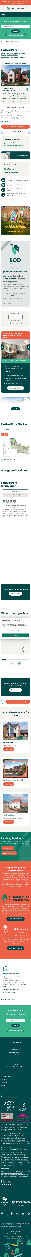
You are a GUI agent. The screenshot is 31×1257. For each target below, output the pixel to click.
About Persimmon (15, 1049)
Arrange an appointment (17, 126)
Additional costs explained (15, 1052)
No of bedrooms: (15, 321)
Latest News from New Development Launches (15, 1234)
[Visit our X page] (7, 1214)
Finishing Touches (15, 1047)
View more (8, 749)
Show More (16, 409)
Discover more (15, 593)
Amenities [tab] (15, 491)
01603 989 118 (17, 132)
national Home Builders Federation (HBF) (11, 1173)
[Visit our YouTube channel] (23, 1214)
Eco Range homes (13, 277)
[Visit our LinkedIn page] (12, 1214)
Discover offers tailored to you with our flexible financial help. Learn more (15, 2)
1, (11, 323)
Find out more (7, 848)
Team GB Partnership (15, 948)
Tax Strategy (4, 1088)
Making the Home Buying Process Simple (15, 1239)
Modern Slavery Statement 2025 (15, 1066)
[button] (3, 75)
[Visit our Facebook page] (2, 1214)
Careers (15, 1059)
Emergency (15, 1069)
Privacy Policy (4, 1079)
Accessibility (4, 1082)
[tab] (4, 501)
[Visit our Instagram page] (17, 1214)
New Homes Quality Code (7, 1076)
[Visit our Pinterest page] (29, 1214)
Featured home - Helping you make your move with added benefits (12, 335)
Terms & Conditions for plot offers (9, 1097)
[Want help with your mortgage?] (15, 220)
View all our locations (15, 1030)
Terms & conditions (6, 1091)
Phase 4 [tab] (6, 430)
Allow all (15, 635)
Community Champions (15, 919)
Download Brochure (9, 853)
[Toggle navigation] (3, 14)
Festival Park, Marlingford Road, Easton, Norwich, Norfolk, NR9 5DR (13, 54)
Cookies (3, 1085)
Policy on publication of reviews (9, 1094)
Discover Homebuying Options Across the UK (15, 1236)
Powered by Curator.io (7, 999)
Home (2, 41)
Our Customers (15, 1054)
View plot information (15, 388)
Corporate (15, 1057)
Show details (15, 631)
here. (12, 295)
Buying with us (15, 1045)
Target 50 (15, 1064)
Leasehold (15, 1062)
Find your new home (15, 1042)
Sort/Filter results (15, 314)
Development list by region (15, 35)
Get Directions (14, 495)
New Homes (9, 41)
